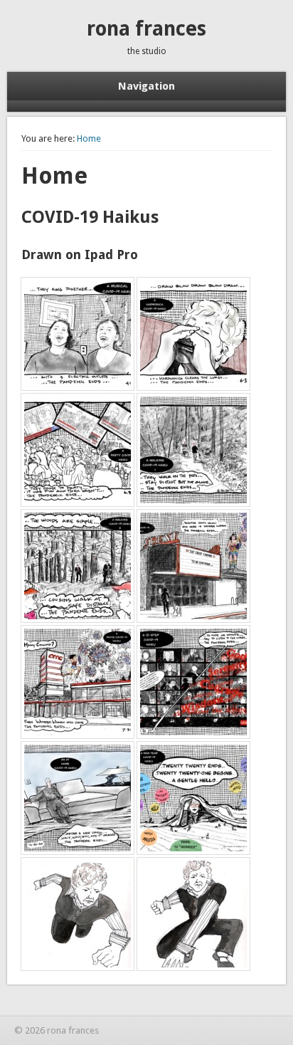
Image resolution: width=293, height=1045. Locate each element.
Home (89, 138)
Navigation (146, 86)
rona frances (146, 29)
